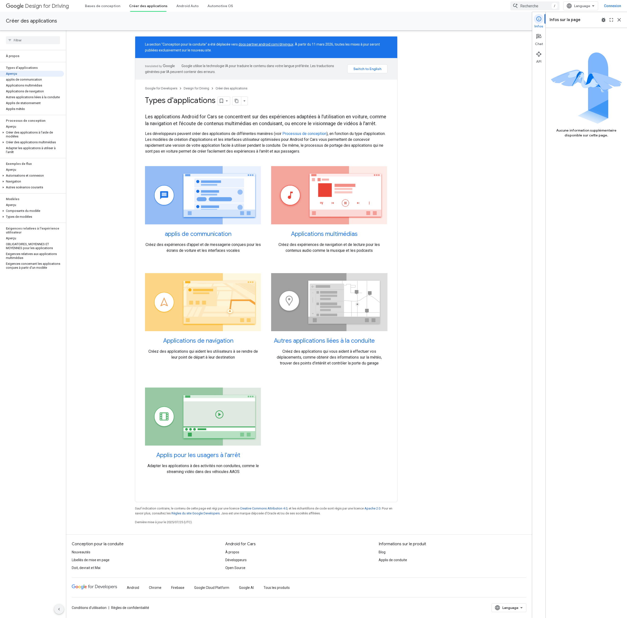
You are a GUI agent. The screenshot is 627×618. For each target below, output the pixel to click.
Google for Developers (161, 88)
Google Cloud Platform (211, 588)
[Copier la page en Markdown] (236, 101)
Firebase (177, 588)
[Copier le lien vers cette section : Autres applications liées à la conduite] (380, 341)
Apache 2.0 (372, 508)
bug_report (603, 20)
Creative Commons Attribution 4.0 (263, 508)
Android (133, 588)
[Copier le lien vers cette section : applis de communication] (236, 234)
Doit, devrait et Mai (86, 568)
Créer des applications (148, 6)
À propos (232, 552)
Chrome (155, 588)
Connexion (612, 6)
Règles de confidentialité (130, 608)
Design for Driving (47, 6)
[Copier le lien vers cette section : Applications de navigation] (238, 341)
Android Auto (187, 6)
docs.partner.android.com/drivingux (266, 44)
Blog (382, 552)
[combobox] (534, 5)
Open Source (235, 568)
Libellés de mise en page (90, 560)
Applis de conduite (393, 560)
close (619, 20)
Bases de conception (102, 6)
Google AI (246, 588)
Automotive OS (220, 6)
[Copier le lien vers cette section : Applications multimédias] (362, 234)
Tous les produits (277, 588)
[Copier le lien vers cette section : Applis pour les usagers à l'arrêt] (245, 456)
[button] (32, 134)
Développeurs (236, 560)
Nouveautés (81, 552)
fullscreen (611, 20)
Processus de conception (304, 133)
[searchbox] (33, 40)
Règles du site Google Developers (195, 513)
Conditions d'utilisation (89, 608)
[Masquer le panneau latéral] (59, 609)
